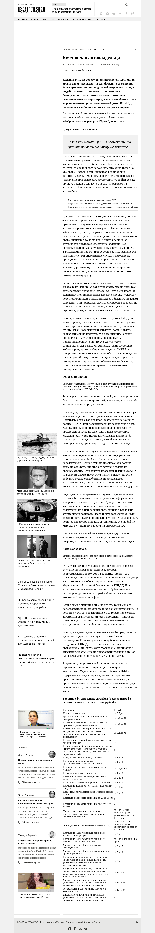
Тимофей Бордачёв (27, 835)
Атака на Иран (39, 19)
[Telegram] (113, 13)
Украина (23, 19)
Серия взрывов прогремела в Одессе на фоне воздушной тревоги (71, 10)
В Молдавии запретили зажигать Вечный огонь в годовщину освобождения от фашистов (34, 526)
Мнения (23, 747)
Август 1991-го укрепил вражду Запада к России (35, 842)
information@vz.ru (91, 922)
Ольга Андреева (26, 795)
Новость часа (59, 5)
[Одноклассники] (126, 13)
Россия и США (60, 19)
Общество (100, 49)
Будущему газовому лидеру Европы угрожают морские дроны (35, 459)
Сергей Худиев (25, 755)
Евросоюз (102, 19)
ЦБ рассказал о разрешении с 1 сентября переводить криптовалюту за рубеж (36, 603)
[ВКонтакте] (120, 13)
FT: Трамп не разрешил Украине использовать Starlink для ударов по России (36, 640)
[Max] (101, 13)
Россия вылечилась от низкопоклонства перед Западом (35, 802)
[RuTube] (132, 13)
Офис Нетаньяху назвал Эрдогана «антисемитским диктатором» (34, 622)
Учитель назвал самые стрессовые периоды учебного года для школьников (34, 563)
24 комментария (30, 822)
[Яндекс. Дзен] (107, 13)
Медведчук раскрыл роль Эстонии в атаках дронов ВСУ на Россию (35, 492)
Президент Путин (82, 19)
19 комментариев (31, 862)
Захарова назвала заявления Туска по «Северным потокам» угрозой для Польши (36, 585)
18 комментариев (31, 782)
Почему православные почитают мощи (36, 762)
